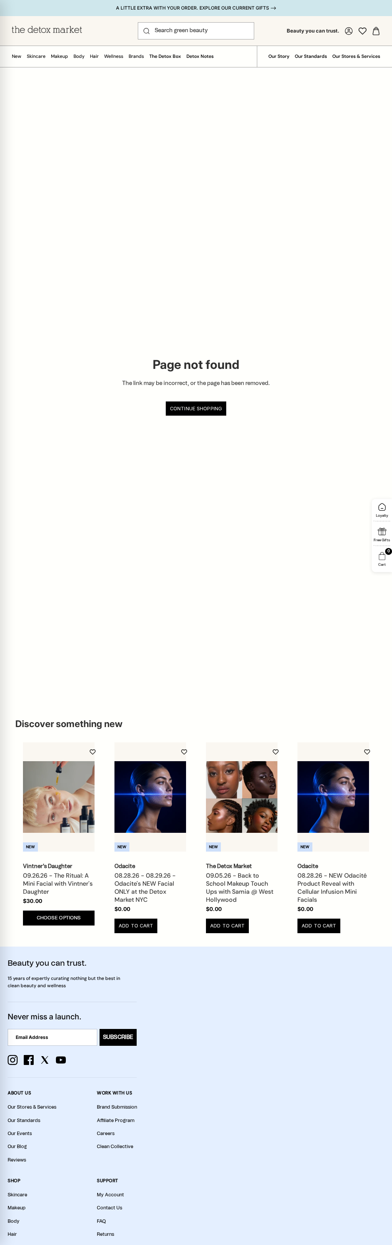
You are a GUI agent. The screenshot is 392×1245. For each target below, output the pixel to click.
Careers (105, 1133)
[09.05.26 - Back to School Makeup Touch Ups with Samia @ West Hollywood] (242, 797)
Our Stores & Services (356, 56)
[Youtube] (61, 1060)
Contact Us (109, 1208)
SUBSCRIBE (118, 1037)
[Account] (349, 31)
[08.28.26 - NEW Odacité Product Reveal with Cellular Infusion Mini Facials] (333, 797)
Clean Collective (115, 1146)
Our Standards (311, 56)
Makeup (59, 56)
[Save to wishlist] (92, 752)
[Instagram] (13, 1060)
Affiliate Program (115, 1120)
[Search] (146, 31)
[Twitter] (45, 1060)
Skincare (36, 56)
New (16, 56)
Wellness (113, 56)
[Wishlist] (362, 31)
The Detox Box (165, 56)
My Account (110, 1195)
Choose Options (59, 918)
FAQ (101, 1221)
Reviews (17, 1160)
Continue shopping (196, 408)
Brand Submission (117, 1107)
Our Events (20, 1133)
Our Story (278, 56)
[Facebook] (29, 1060)
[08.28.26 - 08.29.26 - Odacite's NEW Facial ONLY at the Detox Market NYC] (150, 797)
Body (79, 56)
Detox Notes (200, 56)
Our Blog (17, 1146)
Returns (105, 1234)
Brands (136, 56)
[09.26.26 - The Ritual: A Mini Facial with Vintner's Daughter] (59, 797)
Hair (94, 56)
